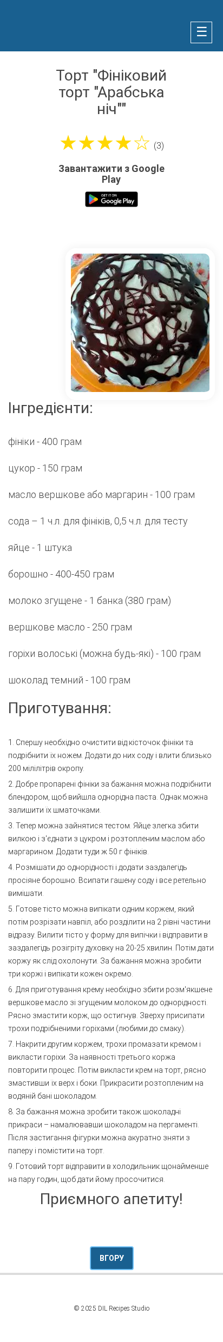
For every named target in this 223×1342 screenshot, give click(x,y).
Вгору (112, 1258)
